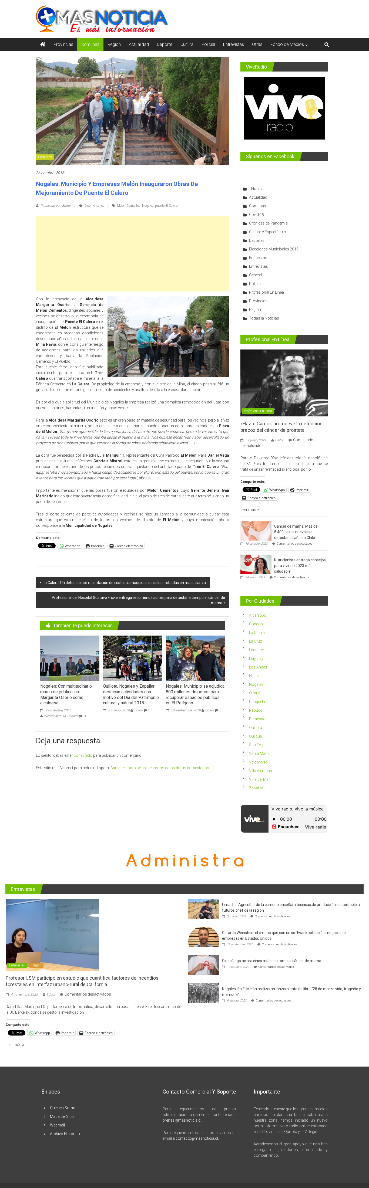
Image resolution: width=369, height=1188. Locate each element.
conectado (83, 755)
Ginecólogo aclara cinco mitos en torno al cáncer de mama (271, 961)
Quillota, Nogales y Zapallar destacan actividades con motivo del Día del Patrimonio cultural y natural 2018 (131, 694)
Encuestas (258, 258)
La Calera (257, 632)
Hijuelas (256, 676)
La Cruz (255, 641)
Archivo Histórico (65, 1134)
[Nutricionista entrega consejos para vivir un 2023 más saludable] (255, 564)
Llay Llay (256, 658)
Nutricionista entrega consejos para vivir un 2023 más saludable (300, 565)
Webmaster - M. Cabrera (61, 716)
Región (114, 44)
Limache (256, 650)
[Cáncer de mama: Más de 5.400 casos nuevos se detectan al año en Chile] (255, 530)
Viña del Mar (259, 779)
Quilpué (255, 736)
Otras (257, 44)
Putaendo (257, 719)
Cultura (186, 44)
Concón (256, 624)
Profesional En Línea (266, 292)
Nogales (147, 206)
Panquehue (258, 702)
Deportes (256, 240)
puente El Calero (166, 206)
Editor (138, 710)
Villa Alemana (260, 771)
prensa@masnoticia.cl (182, 1120)
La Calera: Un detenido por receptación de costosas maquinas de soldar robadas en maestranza (124, 583)
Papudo (256, 710)
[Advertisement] (132, 253)
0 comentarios (94, 206)
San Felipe (257, 745)
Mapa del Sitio (62, 1116)
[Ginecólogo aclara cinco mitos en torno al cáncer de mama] (203, 965)
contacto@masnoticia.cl (197, 1138)
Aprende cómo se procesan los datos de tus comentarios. (160, 768)
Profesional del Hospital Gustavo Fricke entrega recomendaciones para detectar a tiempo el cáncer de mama (138, 600)
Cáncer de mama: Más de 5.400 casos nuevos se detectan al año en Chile (296, 532)
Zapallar (256, 788)
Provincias (63, 44)
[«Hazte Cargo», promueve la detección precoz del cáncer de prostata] (284, 383)
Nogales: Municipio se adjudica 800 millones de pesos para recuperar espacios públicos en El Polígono (195, 694)
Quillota (255, 727)
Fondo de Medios (287, 44)
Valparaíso (258, 762)
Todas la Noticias (264, 318)
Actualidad (139, 44)
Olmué (254, 693)
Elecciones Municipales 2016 (273, 249)
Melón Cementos (128, 206)
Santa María (259, 753)
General (255, 275)
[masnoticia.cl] (42, 44)
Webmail (57, 1125)
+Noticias (257, 188)
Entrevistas (233, 44)
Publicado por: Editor (56, 206)
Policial (208, 44)
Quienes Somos (64, 1108)
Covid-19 (256, 214)
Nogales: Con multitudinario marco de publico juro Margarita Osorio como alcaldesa (66, 694)
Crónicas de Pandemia (268, 223)
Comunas (90, 44)
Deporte (164, 44)
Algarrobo (257, 615)
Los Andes (258, 667)
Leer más (248, 509)
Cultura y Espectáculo (267, 232)
